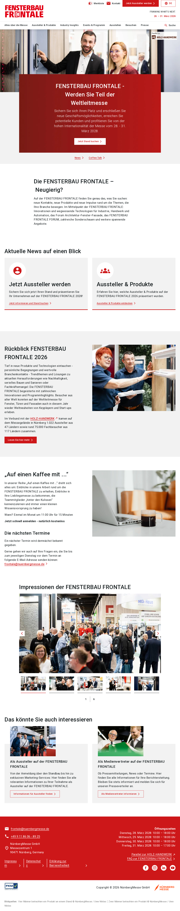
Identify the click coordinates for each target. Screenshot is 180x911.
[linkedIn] (163, 868)
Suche (170, 25)
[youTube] (173, 868)
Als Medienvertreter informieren (119, 794)
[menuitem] (18, 25)
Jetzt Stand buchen (88, 141)
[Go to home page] (24, 10)
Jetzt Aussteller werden (139, 3)
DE (168, 3)
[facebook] (145, 868)
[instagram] (155, 868)
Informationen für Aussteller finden (33, 794)
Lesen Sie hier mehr (19, 440)
